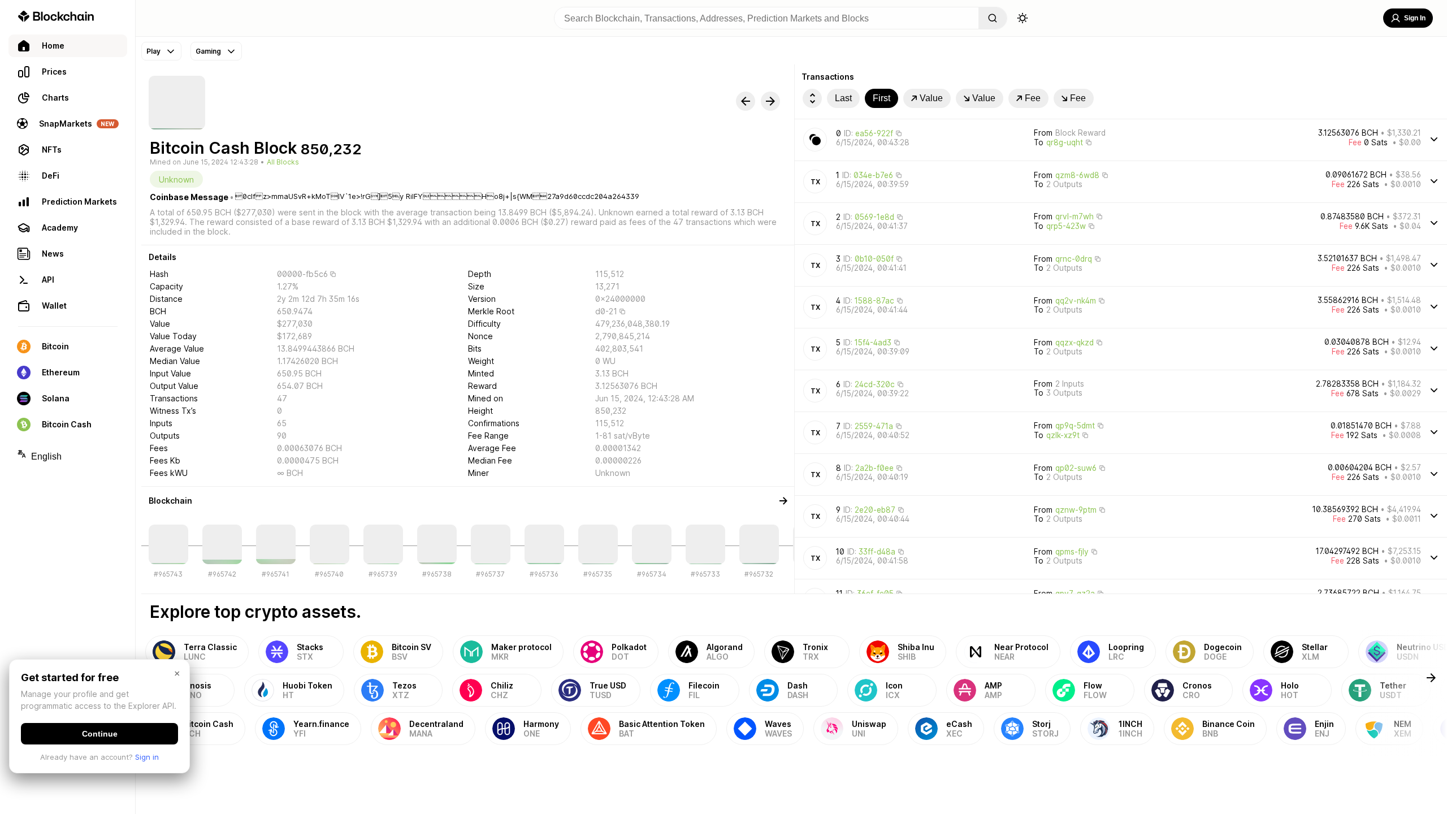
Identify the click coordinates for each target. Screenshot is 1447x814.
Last (843, 98)
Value (931, 98)
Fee (1033, 98)
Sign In (1415, 18)
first (881, 98)
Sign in (147, 756)
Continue (100, 733)
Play (153, 51)
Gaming (208, 51)
